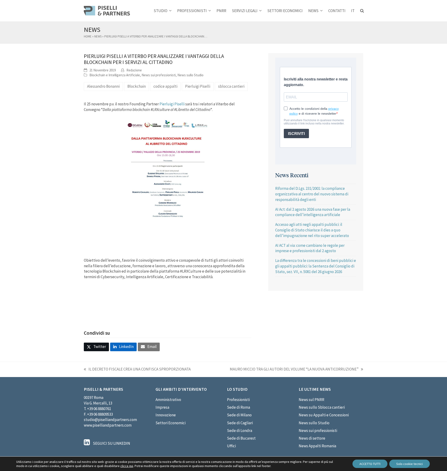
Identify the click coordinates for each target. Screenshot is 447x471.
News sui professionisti (159, 75)
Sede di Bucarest (241, 438)
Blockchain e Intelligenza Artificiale (114, 75)
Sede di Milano (239, 415)
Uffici (231, 445)
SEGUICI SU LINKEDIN (111, 443)
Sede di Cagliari (240, 422)
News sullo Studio (190, 75)
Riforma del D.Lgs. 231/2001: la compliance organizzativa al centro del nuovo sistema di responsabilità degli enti (311, 194)
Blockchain (136, 86)
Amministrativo (168, 399)
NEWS (98, 36)
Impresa (162, 407)
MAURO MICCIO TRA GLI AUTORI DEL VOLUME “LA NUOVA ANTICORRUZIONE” (294, 369)
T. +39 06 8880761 (97, 408)
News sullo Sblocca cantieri (322, 407)
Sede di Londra (239, 430)
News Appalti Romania (317, 445)
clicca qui (126, 466)
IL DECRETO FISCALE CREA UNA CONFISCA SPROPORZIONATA (137, 369)
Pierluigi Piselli (197, 86)
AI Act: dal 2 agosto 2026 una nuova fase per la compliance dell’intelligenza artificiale (312, 212)
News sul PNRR (311, 399)
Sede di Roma (238, 407)
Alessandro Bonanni (103, 86)
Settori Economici (171, 422)
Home (87, 36)
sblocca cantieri (231, 86)
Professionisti (238, 399)
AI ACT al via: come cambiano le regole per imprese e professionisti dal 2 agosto (310, 248)
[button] (362, 11)
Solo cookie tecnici (409, 464)
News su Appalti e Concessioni (324, 415)
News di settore (312, 438)
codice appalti (165, 86)
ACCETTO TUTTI (369, 464)
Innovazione (166, 415)
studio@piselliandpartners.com (110, 419)
